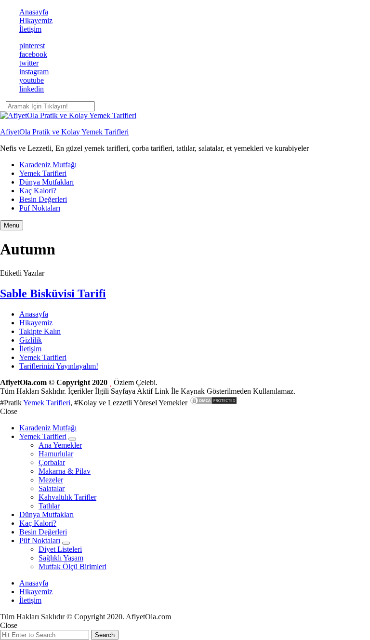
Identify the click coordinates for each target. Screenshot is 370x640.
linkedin (31, 89)
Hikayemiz (36, 20)
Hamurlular (56, 454)
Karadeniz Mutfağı (48, 164)
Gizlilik (30, 340)
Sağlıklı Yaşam (61, 558)
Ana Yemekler (60, 445)
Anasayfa (33, 12)
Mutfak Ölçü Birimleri (72, 566)
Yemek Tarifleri (42, 173)
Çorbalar (52, 462)
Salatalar (52, 488)
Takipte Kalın (40, 331)
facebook (33, 54)
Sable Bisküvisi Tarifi (53, 293)
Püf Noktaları (39, 208)
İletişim (30, 29)
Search (105, 635)
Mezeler (51, 480)
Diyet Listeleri (60, 549)
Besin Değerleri (43, 199)
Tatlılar (49, 506)
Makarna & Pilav (65, 471)
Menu (11, 225)
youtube (31, 80)
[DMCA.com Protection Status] (213, 403)
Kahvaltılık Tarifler (67, 497)
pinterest (32, 45)
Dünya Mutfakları (46, 182)
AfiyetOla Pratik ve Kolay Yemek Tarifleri (64, 132)
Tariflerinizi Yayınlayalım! (58, 366)
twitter (29, 63)
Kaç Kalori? (37, 191)
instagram (34, 71)
